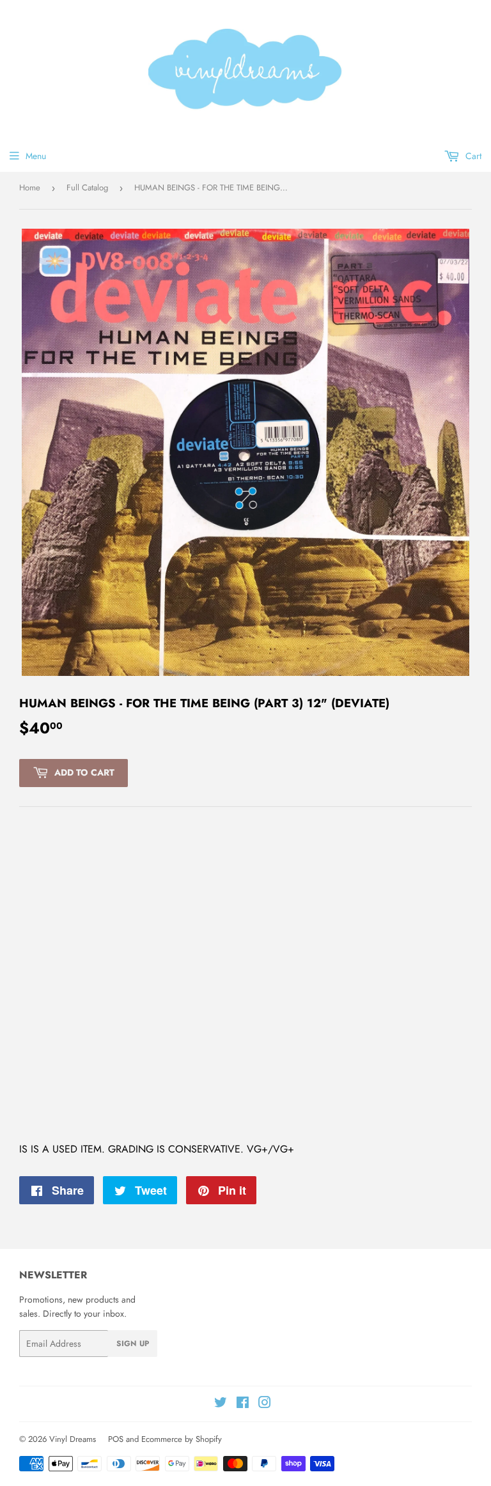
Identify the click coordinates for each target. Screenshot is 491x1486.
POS (115, 1439)
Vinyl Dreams (72, 1439)
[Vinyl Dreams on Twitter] (220, 1404)
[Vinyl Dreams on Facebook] (242, 1404)
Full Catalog (87, 187)
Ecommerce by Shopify (181, 1439)
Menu (36, 155)
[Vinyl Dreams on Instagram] (264, 1404)
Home (29, 187)
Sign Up (132, 1343)
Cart (472, 155)
